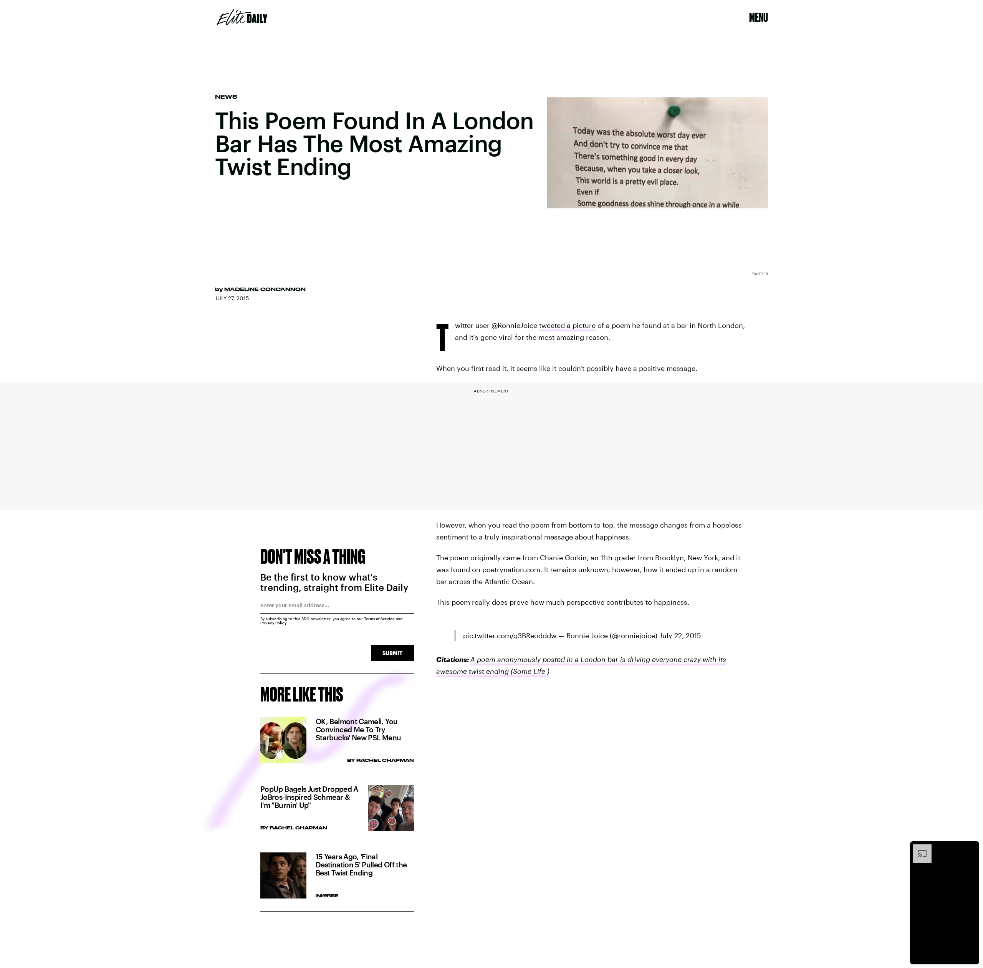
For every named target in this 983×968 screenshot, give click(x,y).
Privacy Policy (273, 623)
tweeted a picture (567, 325)
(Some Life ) (529, 671)
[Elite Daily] (242, 17)
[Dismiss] (971, 848)
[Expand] (918, 848)
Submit (392, 653)
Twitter (760, 273)
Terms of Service (379, 618)
